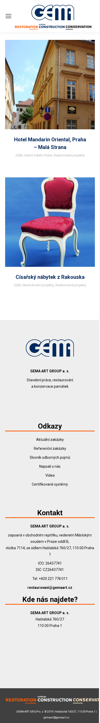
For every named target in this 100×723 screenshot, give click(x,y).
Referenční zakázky (50, 448)
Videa (50, 475)
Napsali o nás (50, 466)
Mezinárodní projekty (38, 285)
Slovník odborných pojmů (50, 457)
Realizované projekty (69, 155)
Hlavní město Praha (38, 155)
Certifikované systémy (50, 484)
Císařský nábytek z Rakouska (50, 277)
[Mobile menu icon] (8, 16)
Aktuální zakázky (50, 440)
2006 (19, 155)
